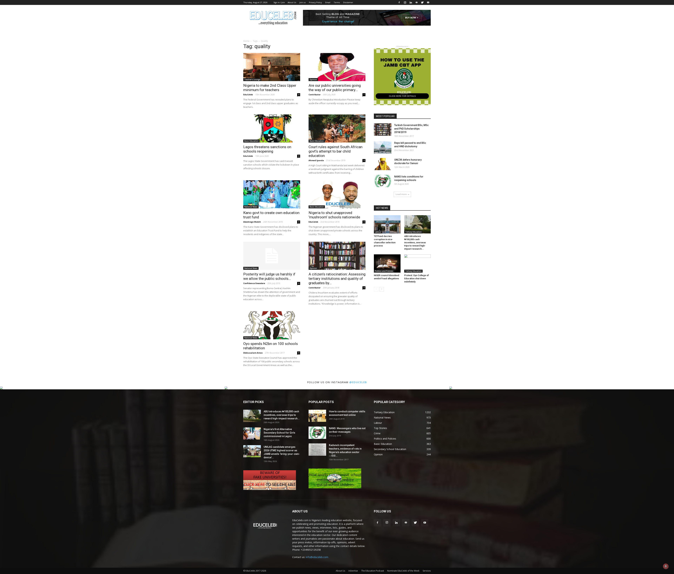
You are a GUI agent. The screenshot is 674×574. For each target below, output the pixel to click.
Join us (302, 2)
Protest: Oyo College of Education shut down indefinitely (416, 278)
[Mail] (416, 2)
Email (327, 2)
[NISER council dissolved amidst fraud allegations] (387, 263)
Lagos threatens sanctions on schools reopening (267, 149)
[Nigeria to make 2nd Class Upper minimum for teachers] (271, 67)
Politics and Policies (384, 271)
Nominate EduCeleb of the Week (403, 570)
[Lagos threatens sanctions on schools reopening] (271, 128)
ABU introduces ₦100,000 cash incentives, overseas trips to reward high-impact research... (415, 242)
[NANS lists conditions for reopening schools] (382, 181)
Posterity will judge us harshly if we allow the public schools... (269, 276)
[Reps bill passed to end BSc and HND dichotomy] (382, 147)
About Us (292, 2)
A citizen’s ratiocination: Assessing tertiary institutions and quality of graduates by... (337, 278)
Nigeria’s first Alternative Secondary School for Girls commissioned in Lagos (279, 433)
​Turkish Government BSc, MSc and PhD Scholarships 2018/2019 (411, 129)
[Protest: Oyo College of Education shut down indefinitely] (417, 263)
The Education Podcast (372, 570)
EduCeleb (248, 94)
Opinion (313, 79)
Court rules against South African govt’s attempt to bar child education (335, 151)
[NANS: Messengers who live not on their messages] (317, 433)
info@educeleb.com (317, 557)
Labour (378, 232)
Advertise (353, 570)
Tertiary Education (413, 232)
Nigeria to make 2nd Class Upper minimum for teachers (269, 87)
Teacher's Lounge (252, 79)
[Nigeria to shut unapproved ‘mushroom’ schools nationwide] (337, 194)
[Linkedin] (410, 2)
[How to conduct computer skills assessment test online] (317, 416)
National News (250, 207)
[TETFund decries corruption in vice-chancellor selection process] (387, 224)
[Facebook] (399, 2)
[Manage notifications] (666, 566)
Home (246, 40)
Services (427, 570)
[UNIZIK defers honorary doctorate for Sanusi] (382, 164)
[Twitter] (422, 2)
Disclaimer (348, 2)
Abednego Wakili (252, 221)
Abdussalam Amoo (253, 352)
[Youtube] (428, 2)
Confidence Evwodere (254, 283)
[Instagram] (405, 2)
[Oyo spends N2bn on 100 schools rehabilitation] (271, 325)
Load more (401, 194)
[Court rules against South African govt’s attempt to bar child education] (337, 128)
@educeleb (358, 382)
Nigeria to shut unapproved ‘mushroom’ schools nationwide (334, 215)
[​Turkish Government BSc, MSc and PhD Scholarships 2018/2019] (382, 129)
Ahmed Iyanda (316, 160)
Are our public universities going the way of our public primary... (335, 87)
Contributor (315, 94)
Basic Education (251, 141)
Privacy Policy (315, 2)
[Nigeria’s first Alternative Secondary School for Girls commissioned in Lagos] (252, 433)
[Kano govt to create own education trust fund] (271, 194)
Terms (337, 2)
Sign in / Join (279, 2)
